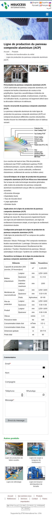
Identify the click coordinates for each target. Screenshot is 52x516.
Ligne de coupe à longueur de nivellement (36, 460)
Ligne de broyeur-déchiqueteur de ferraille (36, 484)
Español (45, 3)
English (36, 3)
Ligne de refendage (14, 482)
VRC (24, 506)
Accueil (6, 52)
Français (45, 5)
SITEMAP (40, 506)
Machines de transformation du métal (20, 54)
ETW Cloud (13, 506)
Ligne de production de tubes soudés (14, 459)
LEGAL (27, 509)
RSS (31, 506)
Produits (15, 52)
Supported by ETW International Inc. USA (26, 513)
